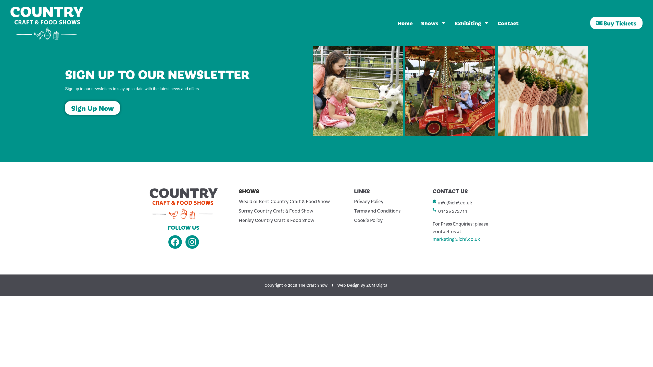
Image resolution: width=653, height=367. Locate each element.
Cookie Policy (368, 220)
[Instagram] (192, 242)
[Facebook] (175, 242)
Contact (508, 23)
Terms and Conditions (377, 210)
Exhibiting (468, 23)
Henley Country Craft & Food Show (276, 220)
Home (405, 23)
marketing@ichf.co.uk (456, 239)
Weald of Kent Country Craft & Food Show (284, 201)
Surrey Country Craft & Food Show (276, 210)
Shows (429, 23)
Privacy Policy (368, 201)
